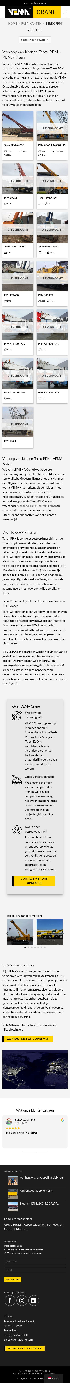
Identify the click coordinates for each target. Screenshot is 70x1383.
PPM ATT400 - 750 (14, 392)
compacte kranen (13, 510)
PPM (16, 1229)
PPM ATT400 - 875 (48, 392)
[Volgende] (62, 933)
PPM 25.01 (10, 441)
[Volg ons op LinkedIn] (33, 1300)
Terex (8, 1229)
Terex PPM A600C (14, 145)
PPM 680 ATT (45, 295)
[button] (65, 12)
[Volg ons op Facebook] (10, 1300)
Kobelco (29, 1224)
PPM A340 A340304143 (52, 145)
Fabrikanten (31, 23)
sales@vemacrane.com (18, 1339)
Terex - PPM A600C (14, 246)
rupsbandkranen (27, 505)
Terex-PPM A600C (48, 246)
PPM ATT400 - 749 (48, 343)
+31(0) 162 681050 (16, 1335)
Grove (8, 1224)
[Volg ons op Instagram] (21, 1300)
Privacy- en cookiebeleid (29, 1373)
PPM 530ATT (11, 197)
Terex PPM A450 (47, 197)
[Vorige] (7, 933)
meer (25, 1229)
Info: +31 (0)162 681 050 (35, 3)
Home (12, 23)
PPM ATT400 (11, 295)
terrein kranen (48, 505)
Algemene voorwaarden (34, 1371)
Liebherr (40, 1224)
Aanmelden (13, 1279)
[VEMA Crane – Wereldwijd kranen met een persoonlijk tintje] (33, 12)
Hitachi (17, 1224)
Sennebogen (55, 1224)
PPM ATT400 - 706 (14, 343)
